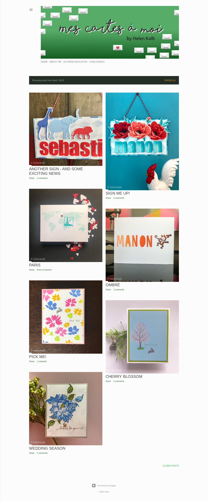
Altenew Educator (75, 61)
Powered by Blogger (106, 485)
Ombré (113, 285)
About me (55, 61)
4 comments (118, 198)
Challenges (96, 61)
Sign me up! (118, 193)
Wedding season (47, 448)
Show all (170, 80)
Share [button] (31, 178)
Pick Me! (37, 356)
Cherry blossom (124, 376)
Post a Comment (44, 270)
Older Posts (171, 465)
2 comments (42, 178)
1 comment (42, 361)
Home (44, 61)
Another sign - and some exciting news (56, 171)
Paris (34, 265)
